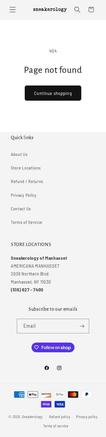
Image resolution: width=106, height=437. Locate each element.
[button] (13, 10)
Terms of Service (26, 222)
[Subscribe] (82, 326)
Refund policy (59, 417)
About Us (19, 154)
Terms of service (55, 426)
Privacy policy (87, 417)
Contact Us (21, 208)
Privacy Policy (24, 195)
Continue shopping (53, 93)
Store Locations (25, 167)
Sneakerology (32, 417)
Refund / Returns (27, 181)
